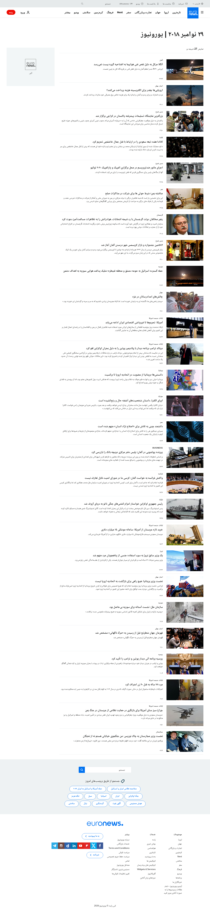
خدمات (153, 834)
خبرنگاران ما (177, 882)
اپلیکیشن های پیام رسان (146, 865)
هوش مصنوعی (136, 804)
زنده (11, 12)
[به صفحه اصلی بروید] (192, 12)
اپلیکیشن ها (151, 861)
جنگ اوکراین (133, 796)
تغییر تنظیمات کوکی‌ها (120, 874)
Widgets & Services (146, 869)
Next (120, 12)
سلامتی (86, 12)
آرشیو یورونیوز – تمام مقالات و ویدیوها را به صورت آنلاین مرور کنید (173, 890)
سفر (128, 12)
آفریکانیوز (152, 874)
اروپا (166, 12)
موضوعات (178, 834)
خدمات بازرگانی (123, 844)
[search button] (82, 3)
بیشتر (127, 834)
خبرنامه (96, 855)
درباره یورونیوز (123, 840)
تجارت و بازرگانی (143, 12)
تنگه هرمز (75, 796)
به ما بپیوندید (150, 857)
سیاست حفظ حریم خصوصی (118, 857)
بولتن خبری (151, 844)
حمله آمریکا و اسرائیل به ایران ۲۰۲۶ (87, 789)
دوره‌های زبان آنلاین (148, 878)
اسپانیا (103, 796)
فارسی (197, 3)
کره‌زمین (98, 12)
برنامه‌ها (179, 878)
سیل (90, 796)
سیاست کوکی (124, 852)
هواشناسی (151, 848)
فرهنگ (110, 12)
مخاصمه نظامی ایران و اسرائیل (124, 789)
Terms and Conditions (119, 848)
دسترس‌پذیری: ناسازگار (120, 869)
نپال (85, 804)
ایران (117, 796)
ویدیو (76, 12)
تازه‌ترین (176, 12)
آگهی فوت (117, 804)
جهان (157, 12)
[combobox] (98, 3)
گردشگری (100, 804)
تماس (127, 861)
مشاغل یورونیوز (123, 865)
